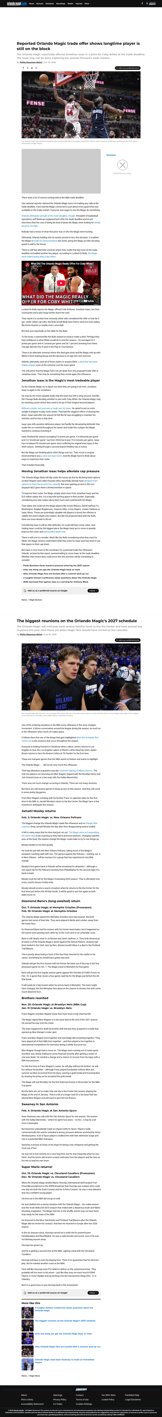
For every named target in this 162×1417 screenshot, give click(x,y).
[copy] (36, 68)
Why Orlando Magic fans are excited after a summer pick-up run (56, 574)
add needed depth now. (55, 531)
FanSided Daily (132, 1395)
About (24, 1395)
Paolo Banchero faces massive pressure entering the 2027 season (56, 565)
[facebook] (142, 3)
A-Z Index (57, 1404)
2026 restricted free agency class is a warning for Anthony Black (55, 582)
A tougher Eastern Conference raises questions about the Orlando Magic (60, 578)
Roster (70, 4)
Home (24, 600)
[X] (147, 3)
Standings (60, 4)
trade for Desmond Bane (45, 241)
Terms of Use (82, 1399)
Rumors (39, 4)
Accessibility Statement (32, 1404)
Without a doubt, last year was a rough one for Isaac (46, 408)
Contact (79, 1395)
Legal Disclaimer (133, 1399)
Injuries (79, 4)
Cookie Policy (108, 1399)
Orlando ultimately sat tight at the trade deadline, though (48, 216)
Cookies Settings (84, 1404)
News (31, 4)
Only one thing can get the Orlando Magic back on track (51, 570)
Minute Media (19, 1410)
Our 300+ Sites (108, 1395)
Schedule (50, 4)
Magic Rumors (35, 600)
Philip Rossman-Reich (31, 62)
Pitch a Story (27, 1399)
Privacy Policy (59, 1399)
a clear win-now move (51, 456)
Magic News (34, 1376)
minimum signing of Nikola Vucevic (75, 770)
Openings (57, 1395)
